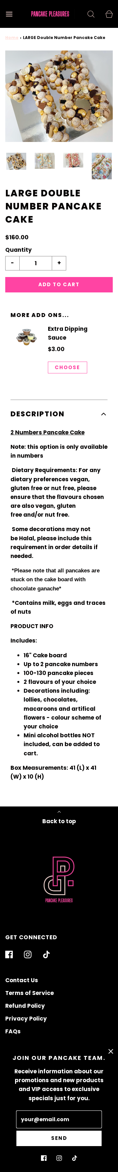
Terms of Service (29, 993)
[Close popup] (111, 1051)
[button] (16, 161)
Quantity (18, 250)
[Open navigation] (9, 14)
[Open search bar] (91, 14)
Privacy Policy (26, 1019)
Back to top (59, 821)
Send (59, 1138)
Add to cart (59, 284)
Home (11, 37)
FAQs (13, 1031)
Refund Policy (25, 1006)
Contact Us (21, 980)
